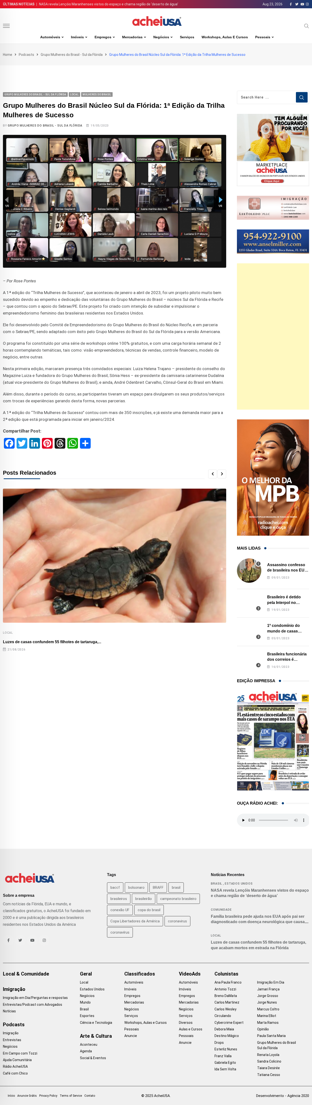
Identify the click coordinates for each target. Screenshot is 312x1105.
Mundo (85, 1002)
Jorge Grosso (267, 996)
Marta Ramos (268, 1023)
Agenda (86, 1051)
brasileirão (143, 899)
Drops (219, 1043)
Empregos (103, 37)
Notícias (9, 1011)
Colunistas (226, 974)
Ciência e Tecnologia (96, 1023)
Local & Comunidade (26, 974)
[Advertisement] (273, 336)
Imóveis (77, 37)
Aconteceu (88, 1044)
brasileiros (118, 899)
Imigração (14, 989)
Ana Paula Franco (228, 982)
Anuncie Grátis (27, 1095)
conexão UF (119, 910)
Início (11, 1095)
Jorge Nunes (267, 1002)
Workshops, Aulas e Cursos (225, 37)
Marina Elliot (266, 1016)
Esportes (87, 1016)
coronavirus (177, 921)
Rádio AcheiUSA (15, 1066)
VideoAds (190, 974)
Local (8, 632)
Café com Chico (15, 1073)
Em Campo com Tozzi (20, 1053)
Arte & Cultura (96, 1036)
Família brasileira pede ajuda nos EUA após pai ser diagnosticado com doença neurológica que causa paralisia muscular (258, 921)
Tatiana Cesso (268, 1075)
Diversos (186, 1023)
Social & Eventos (93, 1058)
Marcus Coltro (268, 1009)
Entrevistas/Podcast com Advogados (32, 1004)
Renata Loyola (268, 1055)
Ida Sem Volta (225, 1069)
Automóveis (50, 37)
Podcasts (26, 55)
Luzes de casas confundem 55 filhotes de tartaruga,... (52, 642)
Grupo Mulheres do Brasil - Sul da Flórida (72, 55)
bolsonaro (136, 887)
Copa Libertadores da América (135, 921)
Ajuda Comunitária (17, 1060)
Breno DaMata (225, 996)
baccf (115, 887)
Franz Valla (223, 1056)
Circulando (222, 1016)
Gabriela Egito (225, 1063)
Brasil (216, 883)
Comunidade (221, 909)
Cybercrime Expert (229, 1023)
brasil (176, 887)
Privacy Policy (48, 1095)
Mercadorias (132, 37)
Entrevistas (12, 1040)
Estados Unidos (239, 883)
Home (7, 55)
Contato (89, 1095)
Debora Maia (224, 1029)
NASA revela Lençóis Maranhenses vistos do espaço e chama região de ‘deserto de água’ (108, 4)
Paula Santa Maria (271, 1036)
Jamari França (268, 989)
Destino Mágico (226, 1036)
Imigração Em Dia (270, 982)
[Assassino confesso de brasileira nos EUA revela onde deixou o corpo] (249, 570)
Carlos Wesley (225, 1009)
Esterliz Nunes (225, 1049)
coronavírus (119, 932)
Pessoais (262, 37)
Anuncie (130, 1036)
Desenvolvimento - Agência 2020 (282, 1096)
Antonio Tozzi (225, 989)
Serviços (187, 37)
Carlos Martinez (226, 1002)
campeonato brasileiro (178, 899)
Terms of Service (71, 1095)
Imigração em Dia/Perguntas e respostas (35, 998)
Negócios (161, 37)
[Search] (306, 26)
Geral (86, 974)
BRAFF (158, 887)
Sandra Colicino (269, 1061)
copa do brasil (149, 910)
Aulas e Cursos (190, 1029)
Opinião (263, 1029)
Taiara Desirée (268, 1068)
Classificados (139, 974)
